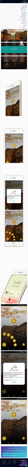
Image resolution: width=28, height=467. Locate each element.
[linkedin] (23, 0)
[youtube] (24, 0)
